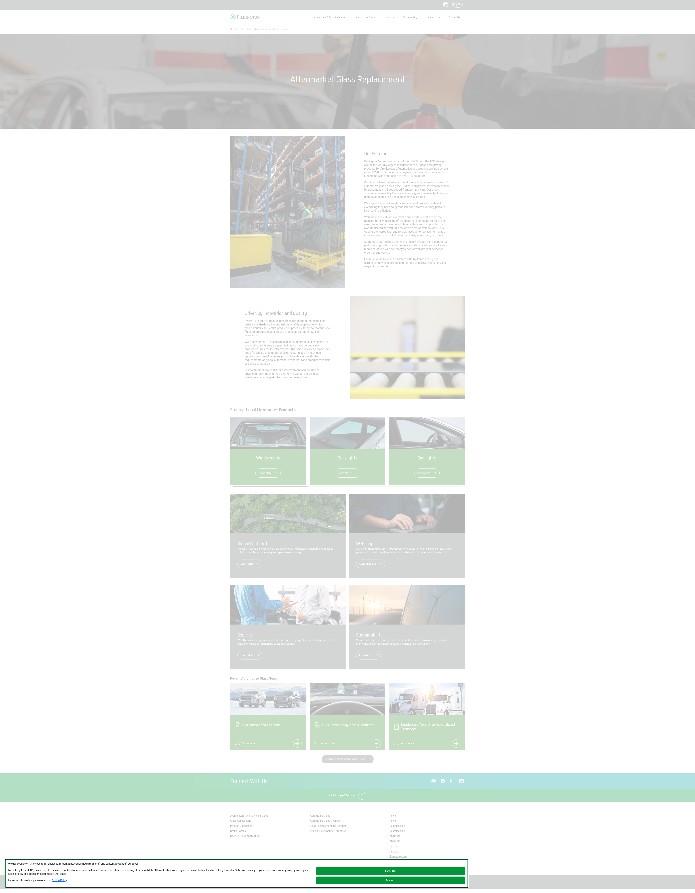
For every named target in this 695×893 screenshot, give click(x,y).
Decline (390, 871)
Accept (390, 880)
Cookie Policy (59, 880)
